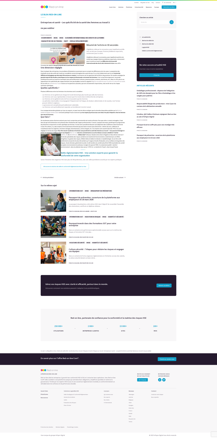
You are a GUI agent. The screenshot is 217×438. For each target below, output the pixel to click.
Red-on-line (73, 133)
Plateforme (129, 7)
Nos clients (106, 400)
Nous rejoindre (155, 397)
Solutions (120, 7)
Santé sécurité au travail (75, 351)
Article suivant (118, 177)
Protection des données (47, 427)
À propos (156, 7)
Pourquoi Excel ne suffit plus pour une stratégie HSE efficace (155, 126)
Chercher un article (146, 17)
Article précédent (48, 177)
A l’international (108, 402)
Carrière (136, 2)
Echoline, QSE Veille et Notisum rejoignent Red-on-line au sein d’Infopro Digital (156, 115)
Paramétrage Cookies (72, 427)
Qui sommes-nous (108, 394)
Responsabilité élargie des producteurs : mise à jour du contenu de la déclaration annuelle (156, 105)
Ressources (149, 7)
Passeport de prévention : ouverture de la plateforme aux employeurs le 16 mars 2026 (156, 136)
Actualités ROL (146, 37)
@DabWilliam (73, 135)
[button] (212, 433)
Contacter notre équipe (157, 394)
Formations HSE (139, 7)
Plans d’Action (67, 405)
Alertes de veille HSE (148, 44)
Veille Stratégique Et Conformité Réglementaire (76, 394)
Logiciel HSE (145, 47)
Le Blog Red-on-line (51, 351)
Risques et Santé (87, 351)
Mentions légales (60, 427)
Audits (65, 400)
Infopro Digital (60, 435)
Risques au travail (98, 351)
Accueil (43, 351)
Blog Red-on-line (145, 2)
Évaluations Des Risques (70, 402)
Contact (158, 2)
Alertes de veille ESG (148, 40)
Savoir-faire (112, 7)
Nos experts (107, 397)
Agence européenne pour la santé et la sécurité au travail (108, 81)
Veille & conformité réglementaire (152, 51)
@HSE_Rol (64, 135)
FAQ (153, 2)
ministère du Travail (55, 83)
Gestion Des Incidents (69, 397)
